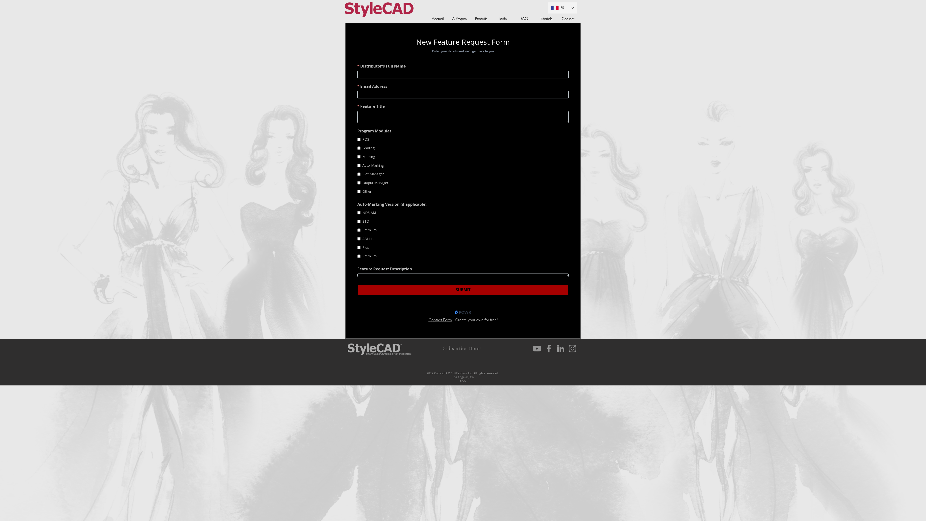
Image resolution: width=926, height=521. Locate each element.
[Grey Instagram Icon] (572, 348)
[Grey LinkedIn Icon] (561, 348)
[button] (462, 348)
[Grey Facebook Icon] (549, 348)
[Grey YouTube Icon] (537, 348)
